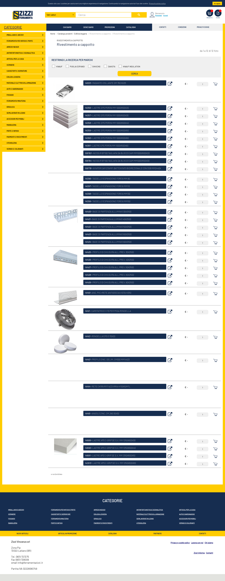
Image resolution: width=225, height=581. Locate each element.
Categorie (13, 27)
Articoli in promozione (67, 533)
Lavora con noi (197, 542)
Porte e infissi (13, 131)
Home (52, 33)
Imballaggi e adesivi (15, 35)
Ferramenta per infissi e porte (20, 41)
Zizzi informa (199, 553)
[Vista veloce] (170, 86)
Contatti (162, 27)
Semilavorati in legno (16, 113)
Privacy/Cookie (203, 27)
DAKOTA (111, 66)
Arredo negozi (13, 47)
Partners (158, 533)
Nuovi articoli (22, 533)
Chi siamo (67, 27)
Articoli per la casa (15, 59)
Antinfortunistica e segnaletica (21, 53)
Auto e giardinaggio (15, 89)
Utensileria (12, 143)
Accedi (165, 15)
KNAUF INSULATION (131, 66)
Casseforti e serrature (17, 71)
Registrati (158, 15)
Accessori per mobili (15, 119)
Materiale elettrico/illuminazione (21, 83)
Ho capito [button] (217, 3)
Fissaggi (10, 95)
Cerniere (10, 65)
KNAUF (59, 66)
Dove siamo (88, 27)
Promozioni (110, 27)
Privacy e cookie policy (180, 542)
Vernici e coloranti (15, 149)
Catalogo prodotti (65, 33)
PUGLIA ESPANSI (77, 66)
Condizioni (182, 27)
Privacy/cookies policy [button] (157, 3)
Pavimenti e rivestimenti (17, 137)
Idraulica (11, 107)
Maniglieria (11, 125)
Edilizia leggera (13, 77)
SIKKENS (96, 66)
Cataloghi (131, 27)
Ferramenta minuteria (16, 101)
